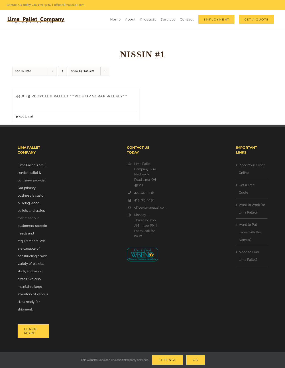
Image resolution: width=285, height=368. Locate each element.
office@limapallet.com (69, 4)
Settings (168, 360)
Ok (195, 360)
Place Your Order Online (252, 169)
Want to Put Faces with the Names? (250, 232)
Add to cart (26, 116)
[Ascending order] (62, 71)
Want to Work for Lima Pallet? (252, 208)
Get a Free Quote (247, 189)
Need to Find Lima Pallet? (249, 256)
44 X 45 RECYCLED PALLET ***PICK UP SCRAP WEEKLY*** (72, 96)
